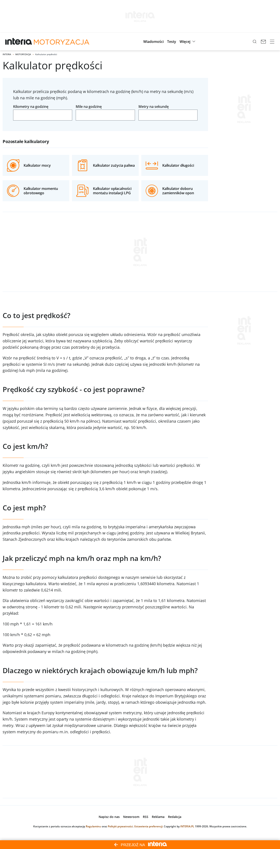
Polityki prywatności (120, 826)
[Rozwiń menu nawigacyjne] (272, 41)
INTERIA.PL (187, 826)
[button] (153, 41)
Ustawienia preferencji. (148, 826)
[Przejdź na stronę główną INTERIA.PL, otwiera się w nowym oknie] (18, 41)
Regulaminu (93, 826)
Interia (7, 54)
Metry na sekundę (153, 106)
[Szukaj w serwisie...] (254, 41)
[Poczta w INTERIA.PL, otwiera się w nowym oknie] (263, 41)
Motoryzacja (23, 54)
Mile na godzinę (89, 106)
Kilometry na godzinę (30, 106)
